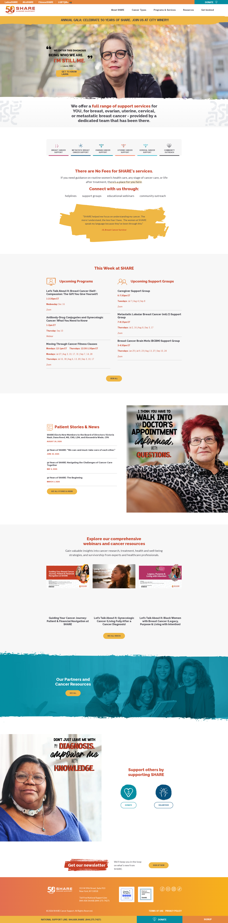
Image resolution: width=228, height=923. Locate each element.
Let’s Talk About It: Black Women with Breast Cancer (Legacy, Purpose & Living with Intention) (160, 621)
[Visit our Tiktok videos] (179, 889)
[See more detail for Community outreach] (169, 146)
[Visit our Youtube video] (168, 889)
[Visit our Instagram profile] (173, 889)
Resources (188, 10)
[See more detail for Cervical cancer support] (147, 146)
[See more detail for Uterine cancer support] (125, 146)
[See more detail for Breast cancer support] (59, 146)
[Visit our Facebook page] (162, 889)
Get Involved (207, 10)
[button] (222, 10)
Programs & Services (165, 10)
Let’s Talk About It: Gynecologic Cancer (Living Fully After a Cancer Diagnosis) (114, 621)
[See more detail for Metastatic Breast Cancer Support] (81, 145)
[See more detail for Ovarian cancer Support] (103, 146)
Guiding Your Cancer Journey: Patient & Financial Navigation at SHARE (68, 621)
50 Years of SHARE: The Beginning (64, 477)
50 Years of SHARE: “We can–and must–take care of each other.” (81, 450)
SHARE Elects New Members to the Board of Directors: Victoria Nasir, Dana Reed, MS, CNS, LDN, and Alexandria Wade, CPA (80, 436)
